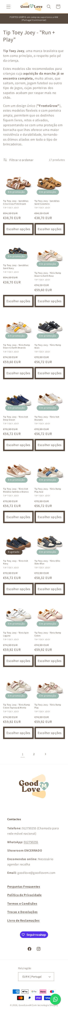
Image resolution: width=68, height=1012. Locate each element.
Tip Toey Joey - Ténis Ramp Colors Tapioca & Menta (16, 706)
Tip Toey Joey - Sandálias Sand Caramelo (47, 202)
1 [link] (23, 754)
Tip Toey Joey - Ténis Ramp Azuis (47, 346)
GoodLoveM (25, 1005)
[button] (8, 6)
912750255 (31, 842)
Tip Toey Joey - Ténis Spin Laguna (16, 634)
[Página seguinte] (45, 754)
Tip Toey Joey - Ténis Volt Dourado (46, 418)
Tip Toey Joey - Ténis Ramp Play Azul (47, 490)
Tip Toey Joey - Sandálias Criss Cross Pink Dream (15, 202)
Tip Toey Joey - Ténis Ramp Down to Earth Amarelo (16, 346)
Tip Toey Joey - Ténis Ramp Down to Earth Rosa (47, 274)
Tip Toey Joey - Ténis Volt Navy (15, 562)
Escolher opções (18, 229)
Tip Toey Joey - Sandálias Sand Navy (15, 267)
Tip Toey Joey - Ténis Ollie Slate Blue (47, 562)
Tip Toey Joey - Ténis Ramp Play (47, 706)
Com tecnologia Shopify (45, 1005)
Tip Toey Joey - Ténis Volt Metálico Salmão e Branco (15, 490)
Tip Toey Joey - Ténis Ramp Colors (47, 634)
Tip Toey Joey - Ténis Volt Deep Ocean (15, 418)
